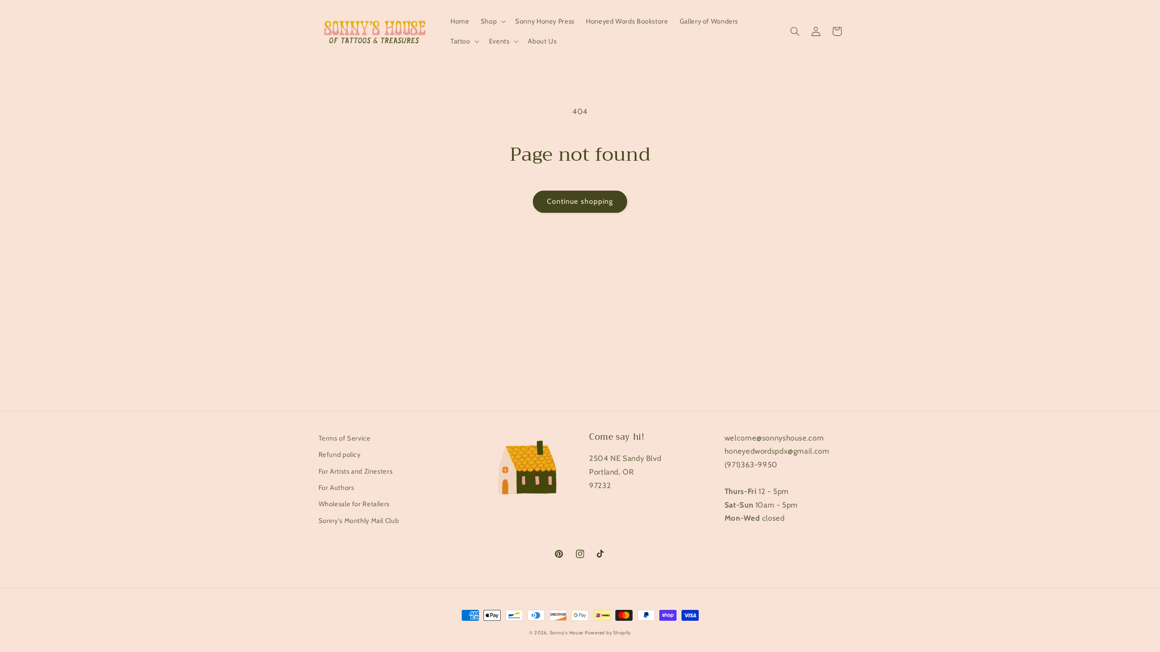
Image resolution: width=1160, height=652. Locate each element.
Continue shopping (580, 201)
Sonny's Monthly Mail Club (359, 521)
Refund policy (340, 455)
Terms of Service (345, 438)
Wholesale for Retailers (354, 504)
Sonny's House (567, 633)
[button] (492, 21)
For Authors (336, 488)
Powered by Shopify (608, 633)
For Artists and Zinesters (356, 471)
